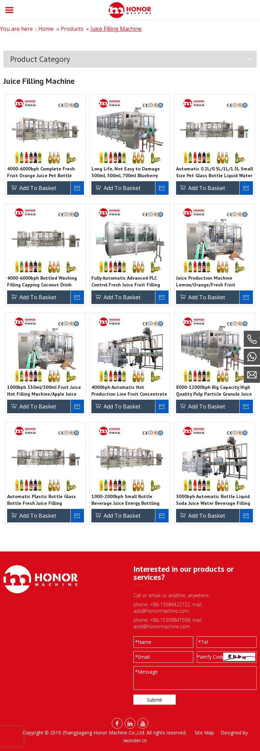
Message (146, 671)
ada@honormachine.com (161, 611)
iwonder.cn (135, 740)
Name (143, 642)
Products (72, 28)
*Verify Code (210, 657)
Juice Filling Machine (116, 28)
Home (45, 28)
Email (142, 657)
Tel (203, 642)
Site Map (204, 732)
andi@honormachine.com (161, 626)
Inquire (77, 188)
